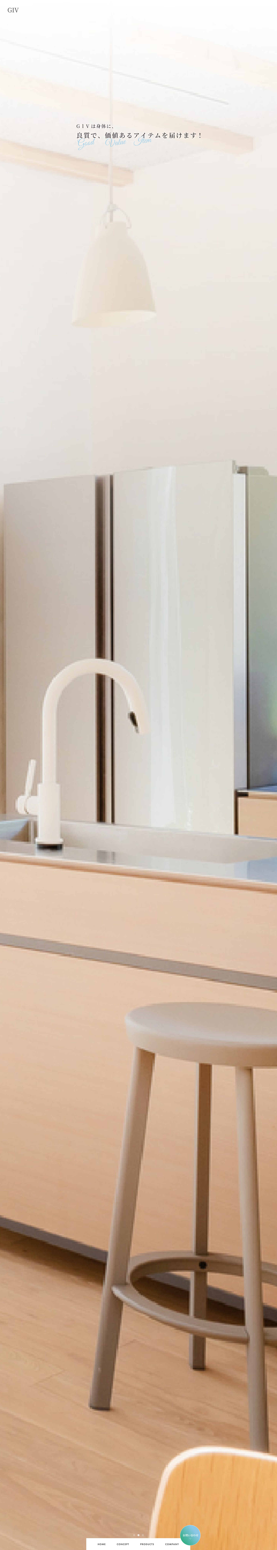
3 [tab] (142, 1535)
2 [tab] (138, 1535)
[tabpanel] (138, 775)
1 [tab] (134, 1535)
